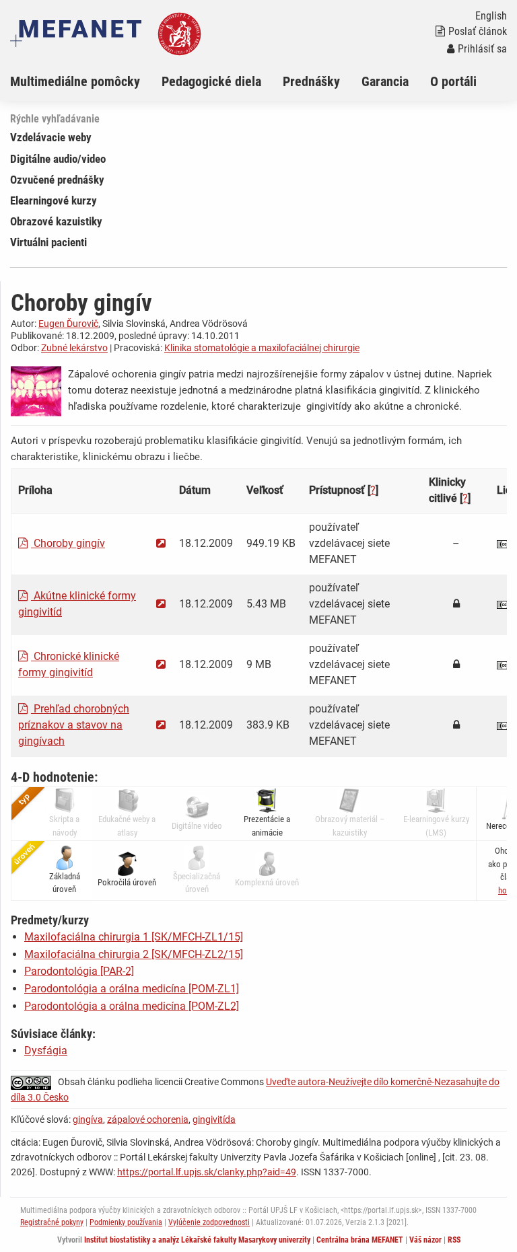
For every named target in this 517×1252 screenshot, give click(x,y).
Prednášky (311, 81)
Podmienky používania (126, 1222)
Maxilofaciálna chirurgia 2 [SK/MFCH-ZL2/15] (133, 954)
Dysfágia (45, 1050)
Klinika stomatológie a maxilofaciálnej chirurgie (261, 347)
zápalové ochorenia (147, 1119)
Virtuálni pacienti (48, 242)
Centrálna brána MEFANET (359, 1240)
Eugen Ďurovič (68, 323)
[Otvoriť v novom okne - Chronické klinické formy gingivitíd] (161, 664)
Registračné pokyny (51, 1222)
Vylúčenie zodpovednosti (209, 1222)
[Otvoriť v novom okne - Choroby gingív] (161, 543)
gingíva (88, 1119)
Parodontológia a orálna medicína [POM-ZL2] (131, 1006)
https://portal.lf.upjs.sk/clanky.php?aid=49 (206, 1172)
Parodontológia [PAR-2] (79, 971)
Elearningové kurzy (53, 200)
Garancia (385, 81)
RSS (454, 1240)
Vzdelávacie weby (51, 137)
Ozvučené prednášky (57, 179)
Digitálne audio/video (58, 158)
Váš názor (425, 1240)
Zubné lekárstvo (74, 347)
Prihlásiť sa (482, 48)
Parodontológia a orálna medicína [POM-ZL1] (131, 988)
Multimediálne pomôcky (75, 81)
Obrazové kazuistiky (56, 221)
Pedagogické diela (211, 81)
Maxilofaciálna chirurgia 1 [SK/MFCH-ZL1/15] (133, 936)
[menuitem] (86, 81)
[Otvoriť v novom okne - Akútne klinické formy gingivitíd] (161, 603)
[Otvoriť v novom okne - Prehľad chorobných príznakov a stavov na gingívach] (161, 725)
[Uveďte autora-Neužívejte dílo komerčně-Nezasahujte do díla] (34, 1081)
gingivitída (214, 1119)
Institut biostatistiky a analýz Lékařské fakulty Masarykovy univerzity (197, 1240)
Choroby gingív (68, 543)
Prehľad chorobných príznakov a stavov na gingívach (73, 724)
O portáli (453, 81)
